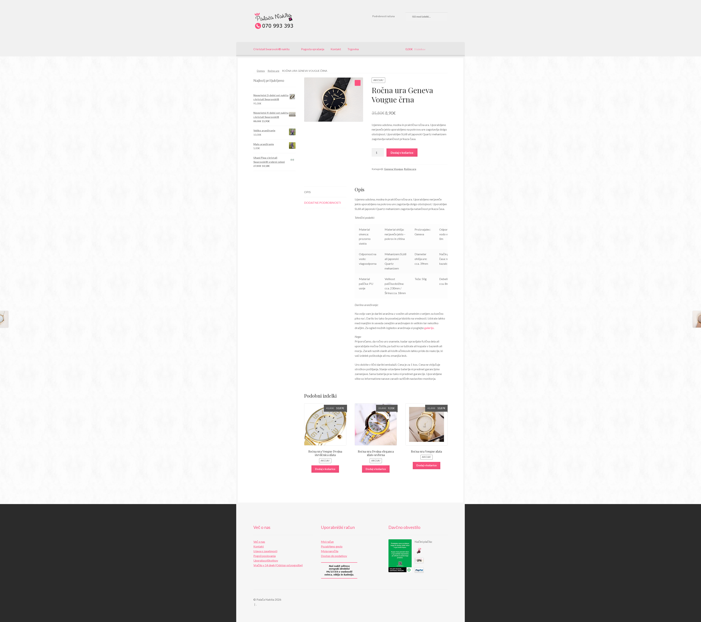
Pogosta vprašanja (312, 49)
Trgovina (353, 49)
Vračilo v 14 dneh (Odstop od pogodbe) (278, 565)
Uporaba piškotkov (265, 560)
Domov (261, 70)
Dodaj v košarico (402, 152)
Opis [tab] (307, 192)
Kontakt (336, 49)
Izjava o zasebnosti (265, 551)
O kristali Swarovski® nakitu (271, 49)
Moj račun (327, 541)
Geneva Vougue (393, 169)
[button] (358, 83)
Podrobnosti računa (383, 16)
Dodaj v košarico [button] (325, 468)
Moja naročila (329, 551)
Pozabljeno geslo (331, 546)
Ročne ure (273, 70)
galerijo (429, 328)
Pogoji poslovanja (264, 556)
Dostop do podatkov (334, 556)
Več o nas (259, 541)
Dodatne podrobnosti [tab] (322, 202)
